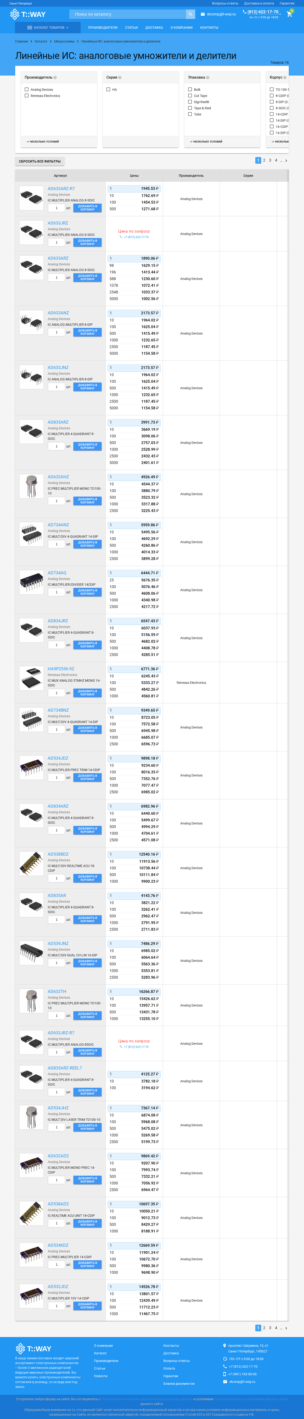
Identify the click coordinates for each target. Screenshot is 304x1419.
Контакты (209, 27)
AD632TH (57, 991)
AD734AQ (57, 572)
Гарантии (170, 1376)
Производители (103, 27)
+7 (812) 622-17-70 (243, 1366)
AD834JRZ (58, 620)
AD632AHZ (58, 476)
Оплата (169, 1368)
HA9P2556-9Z (61, 668)
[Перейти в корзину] (289, 14)
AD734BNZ (58, 710)
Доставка (154, 27)
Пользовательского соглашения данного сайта (251, 1399)
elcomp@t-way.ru (221, 14)
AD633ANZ (58, 312)
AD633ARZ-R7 (61, 188)
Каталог (100, 1353)
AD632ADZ (58, 1155)
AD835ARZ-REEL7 (65, 1067)
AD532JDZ (58, 1286)
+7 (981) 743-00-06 (242, 1374)
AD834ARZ (58, 806)
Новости (100, 1376)
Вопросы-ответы (225, 3)
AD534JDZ (58, 758)
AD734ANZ (58, 524)
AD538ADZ (58, 1203)
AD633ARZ (58, 258)
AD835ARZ (58, 422)
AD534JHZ (58, 1107)
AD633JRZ (58, 223)
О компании (182, 27)
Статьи (131, 27)
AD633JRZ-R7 (61, 1032)
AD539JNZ (58, 943)
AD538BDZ (58, 854)
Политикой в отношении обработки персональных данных (147, 1399)
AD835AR (57, 895)
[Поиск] (190, 14)
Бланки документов (179, 1383)
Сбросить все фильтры (40, 161)
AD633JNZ (58, 367)
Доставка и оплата (259, 3)
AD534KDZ (58, 1245)
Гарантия (287, 3)
